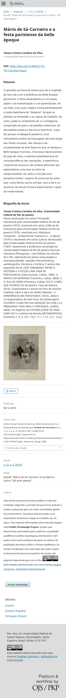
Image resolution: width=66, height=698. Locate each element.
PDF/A (12, 391)
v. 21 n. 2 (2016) (35, 11)
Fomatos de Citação (16, 447)
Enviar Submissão (18, 584)
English (9, 605)
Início (6, 11)
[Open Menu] (3, 3)
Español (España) (15, 610)
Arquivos (18, 11)
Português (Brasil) (16, 616)
